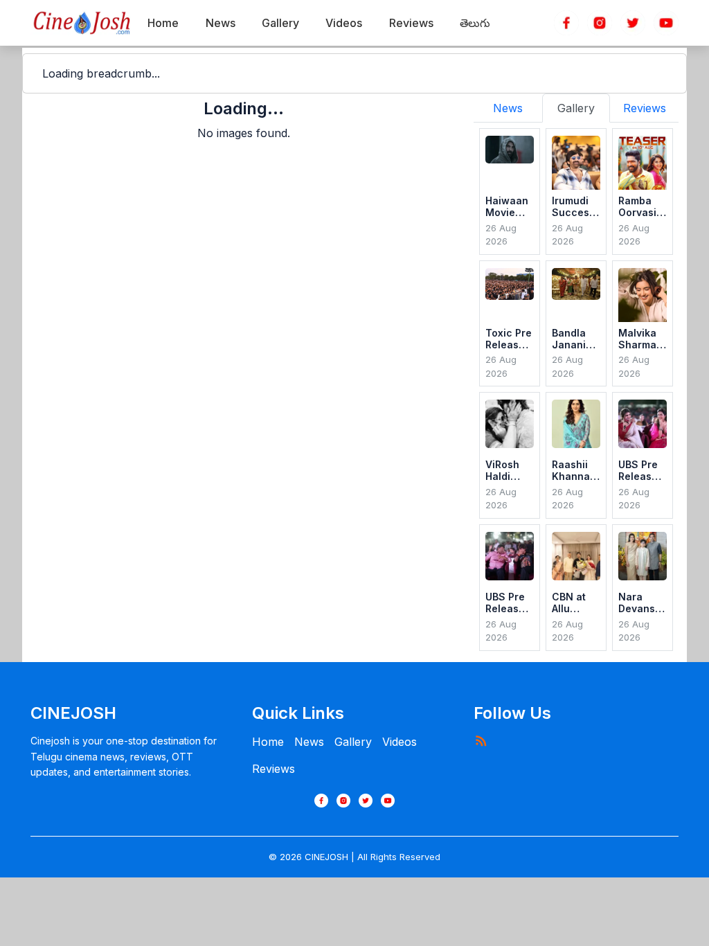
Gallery (353, 742)
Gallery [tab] (576, 108)
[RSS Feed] (480, 740)
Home (268, 742)
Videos (399, 742)
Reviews (273, 769)
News (309, 742)
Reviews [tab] (644, 108)
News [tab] (508, 108)
